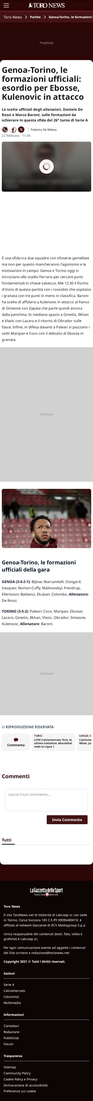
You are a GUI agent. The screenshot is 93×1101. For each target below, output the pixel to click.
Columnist (11, 997)
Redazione (11, 1032)
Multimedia (12, 1003)
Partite (35, 17)
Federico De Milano (44, 130)
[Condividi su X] (21, 129)
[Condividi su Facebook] (13, 129)
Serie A (9, 984)
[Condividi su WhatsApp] (5, 129)
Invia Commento (67, 819)
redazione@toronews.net (50, 953)
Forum (8, 1044)
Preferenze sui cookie (20, 1091)
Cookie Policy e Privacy (20, 1079)
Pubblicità (11, 1038)
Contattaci (11, 1026)
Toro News (13, 17)
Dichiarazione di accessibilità (26, 1085)
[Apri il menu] (6, 5)
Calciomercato (14, 990)
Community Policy (17, 1073)
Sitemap (10, 1067)
